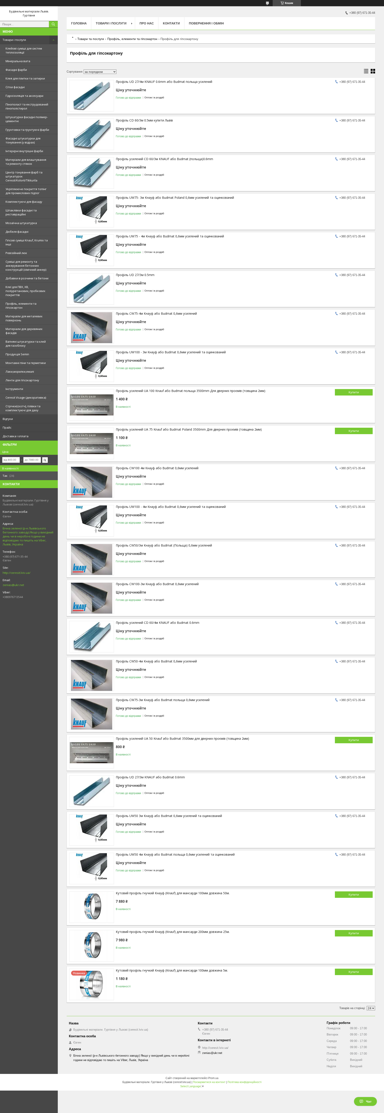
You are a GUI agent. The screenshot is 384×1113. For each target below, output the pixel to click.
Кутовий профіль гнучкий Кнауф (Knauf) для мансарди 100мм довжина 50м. (173, 893)
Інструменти (14, 389)
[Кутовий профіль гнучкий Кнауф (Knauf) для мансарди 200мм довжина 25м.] (91, 946)
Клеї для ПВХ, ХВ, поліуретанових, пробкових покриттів (25, 291)
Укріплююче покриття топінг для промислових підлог (26, 191)
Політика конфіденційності (245, 1082)
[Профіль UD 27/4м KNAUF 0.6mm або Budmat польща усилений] (91, 95)
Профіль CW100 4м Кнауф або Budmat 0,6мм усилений (157, 468)
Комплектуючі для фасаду (24, 202)
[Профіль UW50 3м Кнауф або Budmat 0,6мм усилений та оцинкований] (91, 830)
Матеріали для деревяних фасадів (24, 331)
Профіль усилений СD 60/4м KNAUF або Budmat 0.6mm (157, 622)
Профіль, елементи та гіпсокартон (21, 306)
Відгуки (8, 419)
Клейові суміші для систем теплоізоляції (24, 50)
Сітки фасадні (15, 87)
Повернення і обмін (206, 23)
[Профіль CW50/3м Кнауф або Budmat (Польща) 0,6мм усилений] (91, 559)
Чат (369, 1101)
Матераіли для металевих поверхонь (24, 318)
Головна (79, 23)
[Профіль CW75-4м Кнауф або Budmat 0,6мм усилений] (91, 327)
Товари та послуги (90, 39)
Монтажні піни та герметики (26, 363)
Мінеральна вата (18, 61)
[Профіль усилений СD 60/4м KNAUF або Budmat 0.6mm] (91, 636)
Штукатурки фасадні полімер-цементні (27, 119)
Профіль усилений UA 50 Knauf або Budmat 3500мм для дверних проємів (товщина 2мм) (182, 738)
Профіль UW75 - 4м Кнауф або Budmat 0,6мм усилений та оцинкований (170, 236)
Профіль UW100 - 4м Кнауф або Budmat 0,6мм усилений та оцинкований (171, 507)
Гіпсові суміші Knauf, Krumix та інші (27, 242)
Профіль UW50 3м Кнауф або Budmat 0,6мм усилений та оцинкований (169, 816)
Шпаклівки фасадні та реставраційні (21, 212)
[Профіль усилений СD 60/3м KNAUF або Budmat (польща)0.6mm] (91, 173)
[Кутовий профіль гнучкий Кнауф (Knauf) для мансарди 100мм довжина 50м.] (91, 907)
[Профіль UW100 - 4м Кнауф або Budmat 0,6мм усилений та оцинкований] (91, 521)
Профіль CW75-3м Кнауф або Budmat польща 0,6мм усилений (163, 700)
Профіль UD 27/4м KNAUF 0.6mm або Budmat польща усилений (164, 82)
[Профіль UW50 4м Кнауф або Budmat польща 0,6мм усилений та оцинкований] (91, 868)
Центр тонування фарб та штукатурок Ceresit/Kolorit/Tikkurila (24, 176)
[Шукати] (53, 24)
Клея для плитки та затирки (25, 78)
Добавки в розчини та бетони (27, 278)
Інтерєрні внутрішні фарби (24, 151)
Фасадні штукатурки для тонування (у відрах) (23, 140)
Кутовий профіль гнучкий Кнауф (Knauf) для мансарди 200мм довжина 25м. (173, 932)
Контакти (171, 23)
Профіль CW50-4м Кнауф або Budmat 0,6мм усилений (156, 661)
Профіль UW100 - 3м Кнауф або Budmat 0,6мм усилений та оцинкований (171, 352)
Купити (354, 392)
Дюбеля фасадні (17, 232)
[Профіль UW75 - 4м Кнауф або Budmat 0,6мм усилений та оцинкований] (91, 250)
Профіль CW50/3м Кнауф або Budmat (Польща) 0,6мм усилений (164, 545)
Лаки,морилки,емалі (20, 372)
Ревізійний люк (16, 253)
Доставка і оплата (15, 436)
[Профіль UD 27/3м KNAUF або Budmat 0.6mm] (91, 791)
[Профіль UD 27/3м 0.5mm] (91, 289)
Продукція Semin (17, 354)
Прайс (7, 427)
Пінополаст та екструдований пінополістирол (27, 106)
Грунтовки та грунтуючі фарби (27, 130)
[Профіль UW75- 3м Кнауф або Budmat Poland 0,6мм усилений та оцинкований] (91, 211)
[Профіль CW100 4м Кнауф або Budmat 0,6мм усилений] (91, 482)
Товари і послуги (14, 40)
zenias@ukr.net (13, 585)
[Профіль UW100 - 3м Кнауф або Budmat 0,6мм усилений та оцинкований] (91, 366)
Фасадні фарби (16, 70)
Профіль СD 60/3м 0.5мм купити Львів (144, 120)
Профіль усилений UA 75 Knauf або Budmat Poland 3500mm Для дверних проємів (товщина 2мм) (189, 429)
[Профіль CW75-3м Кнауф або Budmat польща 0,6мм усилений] (91, 714)
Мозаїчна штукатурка (21, 223)
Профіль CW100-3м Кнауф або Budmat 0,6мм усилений (157, 584)
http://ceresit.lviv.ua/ (16, 573)
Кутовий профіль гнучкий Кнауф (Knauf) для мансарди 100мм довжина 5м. (172, 970)
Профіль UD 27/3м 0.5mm (135, 275)
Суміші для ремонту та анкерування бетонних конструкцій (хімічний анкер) (26, 266)
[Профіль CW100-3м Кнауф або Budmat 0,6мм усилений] (91, 598)
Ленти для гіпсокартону (22, 380)
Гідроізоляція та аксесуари (24, 96)
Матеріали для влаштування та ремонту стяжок (26, 162)
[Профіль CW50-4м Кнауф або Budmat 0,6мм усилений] (91, 675)
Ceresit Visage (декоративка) (26, 397)
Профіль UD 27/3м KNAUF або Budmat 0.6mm (150, 777)
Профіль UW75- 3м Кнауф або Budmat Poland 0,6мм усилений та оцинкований (175, 197)
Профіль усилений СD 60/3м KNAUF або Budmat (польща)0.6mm (164, 159)
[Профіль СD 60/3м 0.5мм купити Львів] (91, 134)
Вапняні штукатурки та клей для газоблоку (26, 344)
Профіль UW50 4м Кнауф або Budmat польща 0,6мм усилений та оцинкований (175, 854)
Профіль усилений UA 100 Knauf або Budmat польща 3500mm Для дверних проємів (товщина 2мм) (190, 391)
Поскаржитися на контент (209, 1082)
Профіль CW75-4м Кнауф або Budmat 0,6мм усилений (156, 313)
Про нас (147, 23)
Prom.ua (213, 1078)
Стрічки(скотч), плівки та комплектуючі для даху (23, 408)
